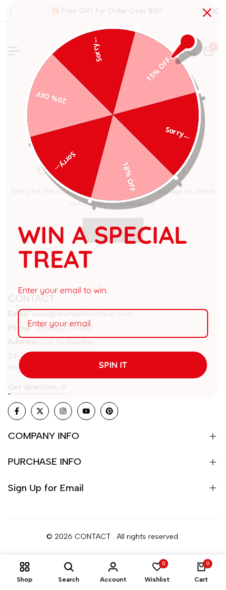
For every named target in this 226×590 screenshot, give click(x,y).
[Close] (207, 12)
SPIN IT (113, 364)
